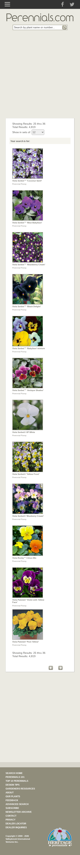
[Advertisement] (40, 76)
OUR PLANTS (13, 796)
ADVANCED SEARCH (17, 804)
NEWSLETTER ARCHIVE (19, 812)
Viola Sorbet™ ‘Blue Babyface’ (27, 223)
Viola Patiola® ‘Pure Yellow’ (25, 642)
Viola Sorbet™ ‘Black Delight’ (26, 306)
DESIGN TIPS (13, 785)
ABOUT (10, 792)
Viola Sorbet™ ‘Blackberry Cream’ (28, 264)
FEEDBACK (12, 800)
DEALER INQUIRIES (16, 827)
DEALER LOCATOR (16, 823)
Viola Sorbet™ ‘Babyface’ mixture (28, 348)
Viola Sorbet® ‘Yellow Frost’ (25, 474)
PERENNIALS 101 (15, 777)
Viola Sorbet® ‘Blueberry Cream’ (28, 516)
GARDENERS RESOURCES (20, 788)
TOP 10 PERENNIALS (17, 781)
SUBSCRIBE (12, 808)
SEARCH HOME (14, 773)
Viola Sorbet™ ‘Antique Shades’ (28, 390)
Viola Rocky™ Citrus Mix (24, 558)
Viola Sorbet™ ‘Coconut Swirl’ (27, 181)
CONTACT (11, 816)
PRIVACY (10, 819)
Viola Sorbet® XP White (23, 432)
